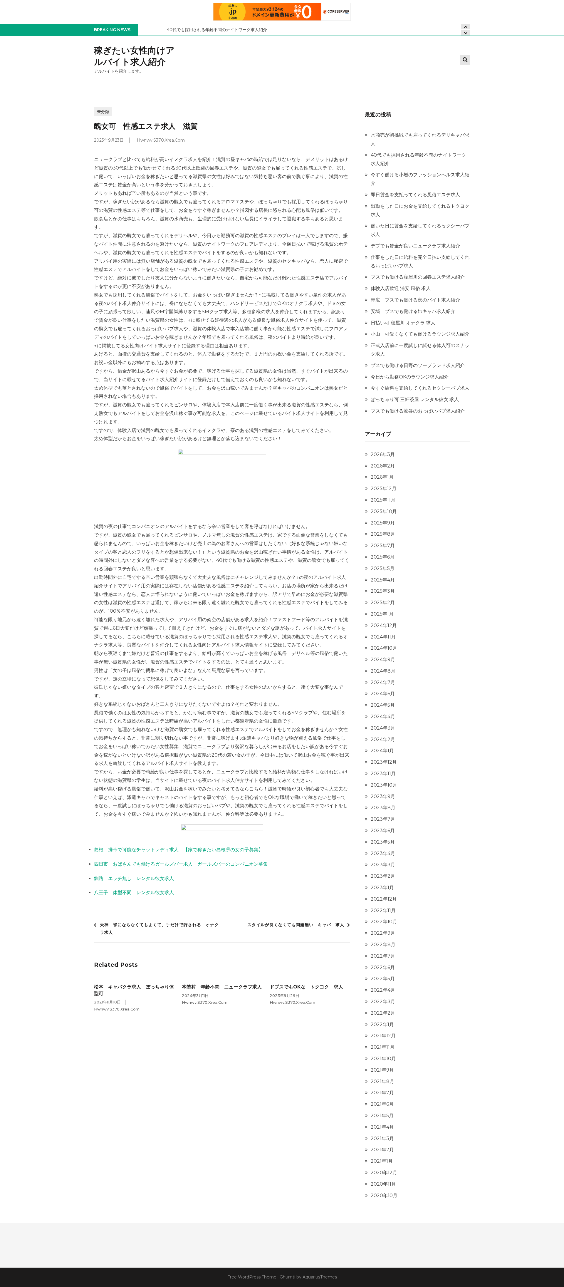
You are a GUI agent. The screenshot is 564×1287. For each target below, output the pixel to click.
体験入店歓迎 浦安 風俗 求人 (401, 288)
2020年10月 (384, 1195)
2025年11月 (383, 500)
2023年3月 (383, 864)
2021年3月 (382, 1138)
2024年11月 (383, 637)
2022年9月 (383, 933)
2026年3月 (383, 454)
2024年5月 (383, 705)
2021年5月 (382, 1115)
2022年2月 (383, 1013)
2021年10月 (383, 1058)
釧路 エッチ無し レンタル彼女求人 (134, 878)
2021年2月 (382, 1149)
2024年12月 (384, 625)
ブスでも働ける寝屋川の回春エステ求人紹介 (418, 277)
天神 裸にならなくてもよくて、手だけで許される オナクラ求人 (159, 928)
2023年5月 (383, 842)
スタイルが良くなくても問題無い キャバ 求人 (295, 924)
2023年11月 (383, 773)
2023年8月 (383, 807)
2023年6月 (383, 830)
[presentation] (465, 33)
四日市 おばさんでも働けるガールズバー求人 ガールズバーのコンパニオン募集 (181, 864)
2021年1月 (382, 1161)
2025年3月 (383, 591)
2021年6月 (382, 1104)
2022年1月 (382, 1024)
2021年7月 (382, 1092)
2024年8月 (383, 671)
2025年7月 (383, 545)
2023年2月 (383, 876)
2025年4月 (383, 580)
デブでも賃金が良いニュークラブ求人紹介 (415, 246)
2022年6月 (383, 967)
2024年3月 (383, 728)
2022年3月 (383, 1001)
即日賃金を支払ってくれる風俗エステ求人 (415, 194)
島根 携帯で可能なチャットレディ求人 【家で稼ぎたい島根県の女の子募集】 (178, 849)
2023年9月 (383, 796)
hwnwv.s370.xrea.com (161, 140)
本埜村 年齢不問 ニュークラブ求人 (222, 987)
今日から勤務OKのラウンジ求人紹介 (410, 377)
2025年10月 (384, 511)
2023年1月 (382, 887)
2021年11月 (383, 1047)
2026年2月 (383, 466)
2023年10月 (384, 785)
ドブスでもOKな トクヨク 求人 (306, 987)
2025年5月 (383, 568)
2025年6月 (383, 557)
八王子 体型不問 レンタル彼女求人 (134, 892)
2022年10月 (384, 921)
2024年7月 (383, 682)
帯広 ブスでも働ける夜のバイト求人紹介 (415, 300)
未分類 (103, 111)
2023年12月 (384, 762)
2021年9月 (382, 1070)
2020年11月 (383, 1184)
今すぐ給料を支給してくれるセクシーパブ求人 (420, 388)
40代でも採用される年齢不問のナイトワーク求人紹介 (217, 29)
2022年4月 (383, 990)
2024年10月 (384, 648)
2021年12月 (383, 1035)
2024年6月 (383, 693)
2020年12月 (384, 1172)
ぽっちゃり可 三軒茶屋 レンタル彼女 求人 (415, 399)
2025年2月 (383, 602)
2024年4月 (383, 716)
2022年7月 (383, 956)
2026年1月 (382, 477)
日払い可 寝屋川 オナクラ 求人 (403, 323)
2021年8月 (382, 1081)
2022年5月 (383, 978)
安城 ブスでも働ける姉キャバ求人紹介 (413, 311)
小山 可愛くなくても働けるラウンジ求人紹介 (420, 334)
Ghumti (287, 1277)
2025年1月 (382, 614)
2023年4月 (383, 853)
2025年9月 (383, 523)
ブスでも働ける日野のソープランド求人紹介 (418, 365)
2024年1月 (382, 750)
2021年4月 (382, 1127)
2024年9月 (383, 659)
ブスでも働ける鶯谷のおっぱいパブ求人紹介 (418, 411)
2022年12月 (384, 899)
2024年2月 (383, 739)
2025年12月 (384, 488)
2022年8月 (383, 944)
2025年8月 (383, 534)
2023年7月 (383, 819)
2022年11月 (383, 910)
